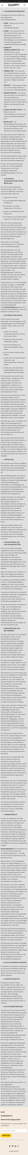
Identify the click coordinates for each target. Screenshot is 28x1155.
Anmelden (6, 1135)
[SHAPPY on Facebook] (10, 1146)
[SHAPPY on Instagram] (15, 1146)
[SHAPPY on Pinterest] (12, 1146)
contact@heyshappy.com (17, 832)
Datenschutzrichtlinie (20, 1139)
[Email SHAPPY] (18, 1146)
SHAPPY (16, 1151)
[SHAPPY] (14, 5)
